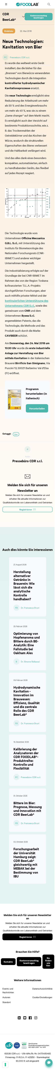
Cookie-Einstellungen (42, 997)
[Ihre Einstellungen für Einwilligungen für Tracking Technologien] (5, 1065)
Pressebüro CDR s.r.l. (20, 57)
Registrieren (25, 936)
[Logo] (9, 1045)
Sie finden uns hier (48, 961)
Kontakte (8, 961)
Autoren (6, 997)
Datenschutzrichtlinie (42, 988)
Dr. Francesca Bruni (30, 607)
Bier (16, 434)
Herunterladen (37, 408)
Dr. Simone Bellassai (30, 661)
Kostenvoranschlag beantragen (38, 16)
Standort (6, 1002)
